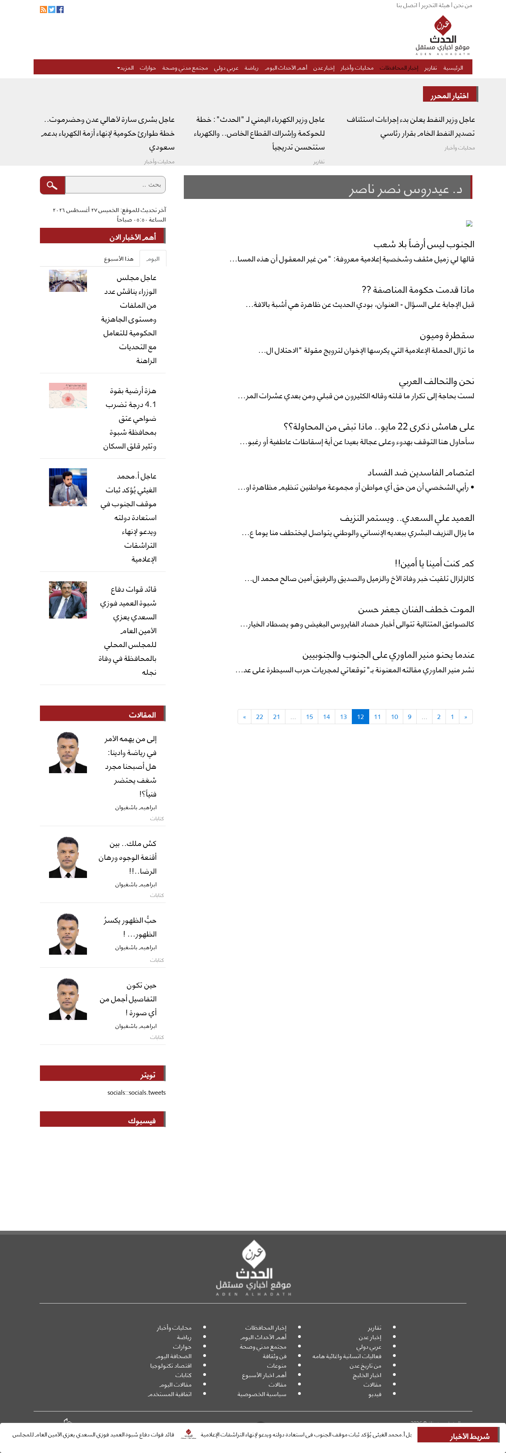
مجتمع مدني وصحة (185, 66)
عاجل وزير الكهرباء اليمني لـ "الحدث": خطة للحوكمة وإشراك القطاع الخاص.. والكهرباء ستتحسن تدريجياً (259, 132)
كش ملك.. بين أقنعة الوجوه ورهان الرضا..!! (128, 856)
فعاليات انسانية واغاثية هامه (347, 1355)
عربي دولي (226, 66)
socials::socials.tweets (137, 1092)
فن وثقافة (275, 1355)
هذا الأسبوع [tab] (119, 258)
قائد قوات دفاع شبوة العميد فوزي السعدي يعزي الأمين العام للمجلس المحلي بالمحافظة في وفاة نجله (128, 630)
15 (309, 716)
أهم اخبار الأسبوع (264, 1374)
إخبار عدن (323, 66)
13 (343, 716)
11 (377, 716)
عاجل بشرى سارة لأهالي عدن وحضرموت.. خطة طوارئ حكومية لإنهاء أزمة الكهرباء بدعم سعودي (108, 132)
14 (326, 716)
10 (394, 716)
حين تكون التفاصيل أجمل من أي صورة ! (128, 997)
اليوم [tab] (153, 258)
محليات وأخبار (357, 66)
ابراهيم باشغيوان (136, 806)
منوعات (277, 1365)
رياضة (252, 66)
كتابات (184, 1374)
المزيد (127, 66)
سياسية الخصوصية (262, 1393)
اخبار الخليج (367, 1374)
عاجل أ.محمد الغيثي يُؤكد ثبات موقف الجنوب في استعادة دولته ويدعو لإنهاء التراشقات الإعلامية (334, 1433)
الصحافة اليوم (174, 1355)
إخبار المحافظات (399, 66)
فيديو (374, 1393)
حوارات (148, 66)
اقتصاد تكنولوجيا (171, 1365)
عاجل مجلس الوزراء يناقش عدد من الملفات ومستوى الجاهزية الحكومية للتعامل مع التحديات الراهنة (129, 318)
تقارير (431, 66)
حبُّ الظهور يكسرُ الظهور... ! (130, 926)
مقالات (372, 1384)
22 (259, 716)
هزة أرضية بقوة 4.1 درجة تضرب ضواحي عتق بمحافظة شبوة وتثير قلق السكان (130, 417)
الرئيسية (453, 66)
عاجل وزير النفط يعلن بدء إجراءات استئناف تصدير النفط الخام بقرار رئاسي (411, 125)
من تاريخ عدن (365, 1365)
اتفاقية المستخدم (170, 1393)
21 (276, 716)
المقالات (142, 713)
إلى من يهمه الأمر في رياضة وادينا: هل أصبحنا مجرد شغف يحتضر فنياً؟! (131, 765)
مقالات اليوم (175, 1384)
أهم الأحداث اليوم (286, 66)
